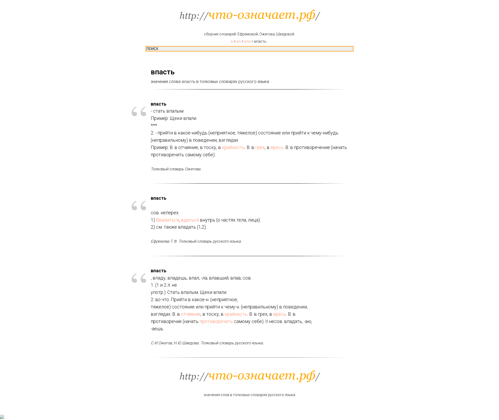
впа (247, 41)
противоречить (216, 321)
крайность (233, 147)
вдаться (190, 220)
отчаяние (191, 314)
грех (260, 147)
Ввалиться (167, 220)
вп (239, 41)
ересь (277, 147)
